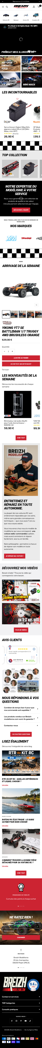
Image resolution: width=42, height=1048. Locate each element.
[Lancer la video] (21, 590)
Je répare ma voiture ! (15, 556)
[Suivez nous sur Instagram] (16, 1021)
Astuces (5, 857)
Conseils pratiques (10, 1009)
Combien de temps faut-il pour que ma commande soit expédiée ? (19, 709)
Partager (5, 369)
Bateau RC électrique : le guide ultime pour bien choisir (18, 820)
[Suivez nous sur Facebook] (12, 1021)
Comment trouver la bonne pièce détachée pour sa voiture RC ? (19, 861)
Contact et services (10, 997)
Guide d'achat (6, 816)
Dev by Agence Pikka (31, 1030)
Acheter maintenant (21, 364)
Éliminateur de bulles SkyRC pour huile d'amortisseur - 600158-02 (15, 423)
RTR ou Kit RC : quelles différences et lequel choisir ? (20, 780)
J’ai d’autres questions (21, 734)
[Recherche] (7, 7)
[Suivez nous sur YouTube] (25, 1021)
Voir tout (21, 438)
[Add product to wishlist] (17, 99)
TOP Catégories (8, 1003)
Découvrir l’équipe (21, 210)
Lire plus (5, 785)
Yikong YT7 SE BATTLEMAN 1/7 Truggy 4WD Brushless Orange (20, 331)
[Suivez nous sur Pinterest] (21, 1021)
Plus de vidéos (21, 630)
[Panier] (38, 6)
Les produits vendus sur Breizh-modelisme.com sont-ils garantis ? (19, 717)
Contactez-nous (11, 725)
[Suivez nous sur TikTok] (30, 1021)
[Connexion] (33, 6)
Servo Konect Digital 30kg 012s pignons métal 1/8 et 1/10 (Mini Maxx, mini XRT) (17, 129)
